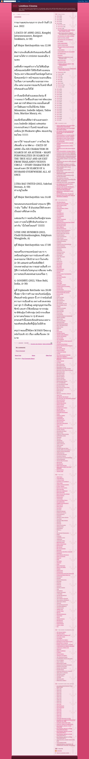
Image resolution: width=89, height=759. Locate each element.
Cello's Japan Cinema (62, 239)
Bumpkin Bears (60, 234)
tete (57, 626)
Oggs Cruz (59, 395)
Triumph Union (60, 607)
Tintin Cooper (60, 445)
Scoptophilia (60, 417)
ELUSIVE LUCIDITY (61, 284)
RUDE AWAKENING (62, 43)
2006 (58, 116)
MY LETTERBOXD (61, 382)
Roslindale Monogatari (62, 412)
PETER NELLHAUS (61, 403)
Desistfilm (59, 275)
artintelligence (60, 214)
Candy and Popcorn (61, 236)
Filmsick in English (61, 308)
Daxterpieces (60, 270)
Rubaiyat (59, 584)
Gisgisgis (59, 523)
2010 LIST (59, 702)
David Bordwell (60, 269)
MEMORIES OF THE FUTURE (64, 368)
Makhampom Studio (61, 663)
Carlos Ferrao (60, 238)
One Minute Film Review (62, 396)
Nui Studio (59, 561)
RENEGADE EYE (61, 410)
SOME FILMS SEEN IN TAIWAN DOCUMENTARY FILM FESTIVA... (66, 33)
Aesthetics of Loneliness (63, 481)
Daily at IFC (59, 261)
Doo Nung (59, 508)
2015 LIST (59, 710)
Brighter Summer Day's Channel (65, 644)
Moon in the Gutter (61, 379)
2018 (58, 94)
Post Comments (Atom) (28, 358)
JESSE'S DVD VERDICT (62, 334)
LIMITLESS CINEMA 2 (62, 356)
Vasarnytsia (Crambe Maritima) (64, 457)
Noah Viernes (60, 390)
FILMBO (58, 306)
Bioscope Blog (60, 489)
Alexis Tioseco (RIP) (62, 205)
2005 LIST (59, 695)
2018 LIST (59, 715)
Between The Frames (62, 487)
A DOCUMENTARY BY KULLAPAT (66, 51)
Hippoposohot (60, 526)
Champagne (60, 498)
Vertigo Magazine (61, 459)
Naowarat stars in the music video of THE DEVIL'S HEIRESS (66, 196)
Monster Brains (60, 378)
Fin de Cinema (60, 309)
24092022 (60, 66)
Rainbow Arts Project (62, 407)
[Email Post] (51, 342)
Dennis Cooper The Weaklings (64, 273)
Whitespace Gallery (61, 680)
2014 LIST (59, 709)
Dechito (58, 272)
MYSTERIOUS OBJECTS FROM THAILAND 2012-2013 (64, 729)
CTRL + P (59, 259)
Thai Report (59, 440)
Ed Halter (59, 280)
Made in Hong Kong (61, 544)
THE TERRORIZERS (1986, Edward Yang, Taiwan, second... (66, 30)
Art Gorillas (59, 638)
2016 (58, 98)
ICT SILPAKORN (61, 141)
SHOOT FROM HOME (63, 45)
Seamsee (59, 586)
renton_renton (60, 625)
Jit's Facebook (60, 339)
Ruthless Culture (61, 415)
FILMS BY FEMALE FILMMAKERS (65, 724)
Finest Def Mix (60, 311)
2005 (58, 118)
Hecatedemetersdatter (62, 323)
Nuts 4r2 (59, 392)
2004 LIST (59, 693)
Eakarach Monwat (61, 511)
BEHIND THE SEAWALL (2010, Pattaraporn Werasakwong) (64, 189)
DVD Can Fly (60, 504)
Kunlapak (59, 536)
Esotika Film (60, 287)
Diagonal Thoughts (61, 277)
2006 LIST (59, 696)
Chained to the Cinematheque (64, 244)
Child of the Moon (61, 245)
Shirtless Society (61, 587)
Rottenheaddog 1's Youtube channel (65, 135)
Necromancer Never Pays (63, 387)
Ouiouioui (59, 562)
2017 (58, 96)
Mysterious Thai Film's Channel (64, 551)
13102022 (60, 55)
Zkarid (58, 617)
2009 (58, 111)
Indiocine (59, 328)
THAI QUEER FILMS (61, 742)
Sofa (58, 589)
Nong (58, 559)
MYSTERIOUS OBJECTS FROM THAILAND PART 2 (64, 732)
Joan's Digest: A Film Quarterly (64, 341)
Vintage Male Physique (62, 460)
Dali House (59, 264)
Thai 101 (59, 438)
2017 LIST (59, 713)
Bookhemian (60, 497)
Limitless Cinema (28, 6)
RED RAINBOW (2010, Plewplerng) (65, 193)
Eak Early (59, 509)
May (59, 79)
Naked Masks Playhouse (63, 554)
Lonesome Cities (61, 540)
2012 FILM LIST (60, 706)
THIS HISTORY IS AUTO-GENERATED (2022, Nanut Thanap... (67, 69)
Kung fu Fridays (60, 350)
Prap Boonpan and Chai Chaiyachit (65, 573)
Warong (58, 612)
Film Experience (61, 300)
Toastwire (59, 446)
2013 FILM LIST (60, 707)
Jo (57, 531)
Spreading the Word (61, 431)
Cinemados (59, 250)
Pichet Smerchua (61, 565)
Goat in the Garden (61, 525)
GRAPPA (59, 522)
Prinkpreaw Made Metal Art (63, 575)
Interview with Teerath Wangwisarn (65, 186)
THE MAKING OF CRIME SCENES (66, 36)
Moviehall (59, 550)
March (59, 83)
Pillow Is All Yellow (61, 567)
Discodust (59, 278)
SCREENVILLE (60, 418)
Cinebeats (59, 248)
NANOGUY (59, 553)
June (59, 77)
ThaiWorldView (60, 442)
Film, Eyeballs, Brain (62, 305)
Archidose (59, 209)
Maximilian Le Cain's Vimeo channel (65, 138)
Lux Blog (59, 362)
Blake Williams (60, 227)
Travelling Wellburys (62, 606)
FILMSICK (59, 515)
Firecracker (59, 312)
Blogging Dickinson (61, 228)
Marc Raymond (60, 364)
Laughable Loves (61, 537)
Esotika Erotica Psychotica (63, 286)
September (61, 72)
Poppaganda (60, 572)
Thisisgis (59, 603)
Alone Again (60, 483)
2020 (58, 91)
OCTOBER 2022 (62, 53)
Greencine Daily (60, 322)
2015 (58, 100)
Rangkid (59, 578)
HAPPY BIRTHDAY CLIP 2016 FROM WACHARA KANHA (65, 129)
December (60, 24)
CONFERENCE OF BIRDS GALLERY (65, 646)
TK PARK (59, 677)
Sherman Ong (60, 421)
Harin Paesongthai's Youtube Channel (66, 151)
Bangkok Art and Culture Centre (64, 641)
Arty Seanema (60, 216)
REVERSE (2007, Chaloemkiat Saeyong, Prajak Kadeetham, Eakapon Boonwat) (66, 156)
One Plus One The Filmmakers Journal (66, 398)
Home (33, 355)
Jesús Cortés (60, 337)
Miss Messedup (60, 375)
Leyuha (58, 353)
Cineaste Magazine (61, 247)
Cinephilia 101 (60, 253)
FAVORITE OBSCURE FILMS (63, 722)
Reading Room (60, 669)
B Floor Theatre (60, 486)
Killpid (58, 534)
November (60, 26)
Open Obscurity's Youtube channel (65, 139)
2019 (58, 92)
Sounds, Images (60, 429)
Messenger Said (61, 371)
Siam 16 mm (60, 424)
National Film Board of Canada (64, 664)
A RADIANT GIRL (62, 62)
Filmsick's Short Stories (62, 517)
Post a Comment (20, 351)
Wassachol (59, 462)
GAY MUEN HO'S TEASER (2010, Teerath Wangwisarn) (65, 184)
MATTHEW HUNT (61, 365)
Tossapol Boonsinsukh (62, 604)
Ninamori (59, 558)
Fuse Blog (59, 519)
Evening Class (60, 289)
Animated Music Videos (62, 208)
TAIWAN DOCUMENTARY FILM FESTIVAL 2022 (65, 58)
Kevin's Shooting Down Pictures (64, 345)
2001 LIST (59, 688)
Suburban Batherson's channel (64, 671)
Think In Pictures (61, 443)
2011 (58, 107)
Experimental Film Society (63, 292)
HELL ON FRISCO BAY (62, 325)
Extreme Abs (60, 294)
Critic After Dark (61, 256)
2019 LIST (59, 716)
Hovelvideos (60, 528)
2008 (58, 112)
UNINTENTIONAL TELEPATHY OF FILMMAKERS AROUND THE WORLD (66, 745)
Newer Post (18, 355)
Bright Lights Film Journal (63, 233)
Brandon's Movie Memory (63, 231)
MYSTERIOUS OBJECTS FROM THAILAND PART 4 (64, 737)
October (60, 28)
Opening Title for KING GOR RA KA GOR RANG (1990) (65, 173)
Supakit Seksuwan (61, 592)
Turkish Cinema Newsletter (63, 451)
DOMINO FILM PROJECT (63, 503)
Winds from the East (62, 465)
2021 (58, 89)
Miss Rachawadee (61, 548)
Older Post (49, 355)
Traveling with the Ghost (62, 448)
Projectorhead (60, 406)
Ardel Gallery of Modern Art (63, 635)
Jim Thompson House (62, 657)
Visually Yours (60, 611)
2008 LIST (59, 699)
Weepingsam (60, 463)
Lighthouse (59, 539)
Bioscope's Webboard (62, 490)
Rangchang (59, 576)
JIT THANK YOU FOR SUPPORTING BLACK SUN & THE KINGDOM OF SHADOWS (65, 132)
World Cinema (60, 469)
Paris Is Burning (60, 401)
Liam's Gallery (60, 661)
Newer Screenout (61, 556)
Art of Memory (60, 213)
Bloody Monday (60, 495)
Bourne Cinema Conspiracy (63, 230)
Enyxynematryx (60, 514)
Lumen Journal (60, 360)
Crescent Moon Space (62, 500)
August (60, 74)
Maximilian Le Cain (61, 367)
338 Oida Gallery (61, 633)
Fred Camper (60, 314)
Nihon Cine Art (60, 389)
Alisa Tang (59, 206)
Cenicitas (59, 242)
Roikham (59, 583)
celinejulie (59, 750)
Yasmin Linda (60, 471)
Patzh (58, 564)
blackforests (60, 620)
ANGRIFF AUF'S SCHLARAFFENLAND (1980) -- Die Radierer (66, 180)
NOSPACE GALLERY (62, 666)
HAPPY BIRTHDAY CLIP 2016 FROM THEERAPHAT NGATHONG (65, 126)
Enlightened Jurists (61, 512)
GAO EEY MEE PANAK (62, 520)
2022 (58, 23)
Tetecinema (59, 597)
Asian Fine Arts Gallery (62, 639)
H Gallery (59, 652)
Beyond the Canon (61, 225)
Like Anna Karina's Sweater (63, 355)
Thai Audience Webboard (63, 600)
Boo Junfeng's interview (62, 178)
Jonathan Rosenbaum (62, 344)
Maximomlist (60, 545)
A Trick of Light (60, 480)
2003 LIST (59, 691)
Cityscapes (59, 255)
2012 (58, 105)
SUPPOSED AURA (61, 435)
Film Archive (60, 298)
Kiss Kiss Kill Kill (61, 348)
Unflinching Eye (60, 452)
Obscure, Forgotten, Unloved (64, 393)
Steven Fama (60, 432)
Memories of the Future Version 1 (65, 370)
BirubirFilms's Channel (62, 643)
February (60, 85)
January (60, 86)
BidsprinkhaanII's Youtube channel (65, 136)
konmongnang (60, 623)
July (59, 76)
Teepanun (59, 437)
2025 (58, 17)
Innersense (59, 331)
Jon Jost (59, 342)
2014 (58, 101)
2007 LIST (59, 698)
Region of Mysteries (61, 579)
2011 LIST (59, 704)
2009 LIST (59, 701)
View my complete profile (63, 752)
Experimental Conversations (64, 291)
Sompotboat (60, 590)
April (59, 81)
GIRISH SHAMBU (61, 317)
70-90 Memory (60, 478)
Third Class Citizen (61, 601)
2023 (58, 21)
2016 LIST (59, 712)
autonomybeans (61, 618)
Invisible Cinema (61, 333)
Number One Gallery (62, 668)
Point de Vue (60, 570)
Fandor (58, 295)
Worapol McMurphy (61, 614)
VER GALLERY (60, 678)
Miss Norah (59, 547)
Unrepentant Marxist (62, 454)
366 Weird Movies (61, 202)
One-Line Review (61, 400)
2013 (58, 103)
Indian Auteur (60, 326)
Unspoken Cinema (61, 456)
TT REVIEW (59, 593)
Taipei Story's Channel (62, 672)
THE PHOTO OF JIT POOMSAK (65, 39)
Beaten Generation (61, 224)
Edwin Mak (59, 283)
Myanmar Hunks (61, 385)
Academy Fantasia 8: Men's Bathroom (66, 152)
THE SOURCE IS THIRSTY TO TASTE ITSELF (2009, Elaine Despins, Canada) (66, 165)
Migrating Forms (61, 373)
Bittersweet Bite (61, 492)
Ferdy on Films (60, 297)
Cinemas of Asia (61, 252)
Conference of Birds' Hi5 (63, 647)
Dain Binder (59, 263)
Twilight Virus (60, 609)
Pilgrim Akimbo (60, 404)
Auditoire (59, 217)
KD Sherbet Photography (63, 533)
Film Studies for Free (62, 303)
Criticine (59, 258)
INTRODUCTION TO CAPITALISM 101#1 (66, 154)
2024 (58, 19)
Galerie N (59, 649)
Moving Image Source (62, 381)
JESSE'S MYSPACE (61, 336)
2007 (58, 114)
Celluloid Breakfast (61, 241)
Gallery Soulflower (61, 650)
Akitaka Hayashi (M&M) (62, 203)
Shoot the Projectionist (62, 423)
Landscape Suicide (61, 351)
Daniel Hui (59, 267)
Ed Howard (59, 281)
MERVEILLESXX (61, 542)
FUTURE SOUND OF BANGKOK (64, 316)
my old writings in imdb (62, 384)
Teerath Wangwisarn (62, 595)
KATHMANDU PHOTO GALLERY (65, 658)
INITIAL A (59, 529)
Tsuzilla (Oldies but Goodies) (63, 449)
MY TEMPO (60, 41)
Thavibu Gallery (60, 675)
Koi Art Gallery (60, 660)
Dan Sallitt (59, 266)
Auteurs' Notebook (61, 219)
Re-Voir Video (60, 409)
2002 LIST (59, 690)
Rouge (58, 414)
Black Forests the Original (63, 494)
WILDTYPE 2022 (62, 60)
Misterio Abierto (60, 376)
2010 (58, 109)
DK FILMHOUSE (60, 501)
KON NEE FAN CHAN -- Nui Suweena (66, 182)
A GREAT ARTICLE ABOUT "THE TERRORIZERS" (66, 64)
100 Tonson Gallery (61, 632)
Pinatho (58, 568)
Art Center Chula (61, 636)
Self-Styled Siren (61, 420)
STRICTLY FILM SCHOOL (63, 434)
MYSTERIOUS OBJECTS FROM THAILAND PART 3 (64, 735)
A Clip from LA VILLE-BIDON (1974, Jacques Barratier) (65, 176)
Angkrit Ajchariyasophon (63, 484)
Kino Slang (59, 347)
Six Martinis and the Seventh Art (64, 428)
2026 (58, 16)
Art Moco (59, 211)
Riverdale (59, 581)
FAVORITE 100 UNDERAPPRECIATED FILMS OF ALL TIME (66, 720)
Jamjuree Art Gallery (62, 655)
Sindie (58, 426)
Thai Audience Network (62, 598)
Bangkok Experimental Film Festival (65, 222)
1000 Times (59, 476)
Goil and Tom (60, 319)
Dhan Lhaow (60, 506)
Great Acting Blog (61, 320)
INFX (58, 330)
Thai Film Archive (61, 674)
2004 (58, 120)
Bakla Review (60, 220)
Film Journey (60, 302)
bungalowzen (60, 622)
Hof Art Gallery (60, 653)
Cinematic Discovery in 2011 (64, 718)
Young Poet (59, 615)
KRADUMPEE (61, 49)
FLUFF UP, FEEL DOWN (63, 37)
